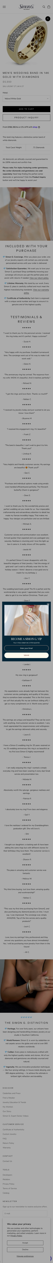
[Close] (48, 604)
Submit (26, 655)
